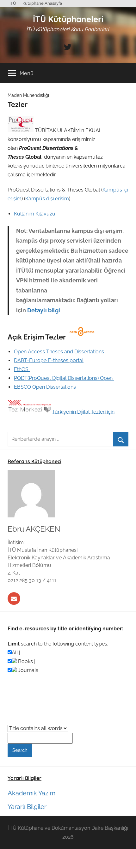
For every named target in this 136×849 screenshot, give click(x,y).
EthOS (22, 369)
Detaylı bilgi (43, 310)
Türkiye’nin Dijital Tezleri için (83, 412)
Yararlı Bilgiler (27, 807)
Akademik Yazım (31, 793)
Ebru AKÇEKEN (34, 529)
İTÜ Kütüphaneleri (68, 19)
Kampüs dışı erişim (47, 199)
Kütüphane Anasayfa (42, 3)
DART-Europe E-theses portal (48, 360)
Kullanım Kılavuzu (34, 214)
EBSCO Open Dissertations (45, 387)
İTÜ (12, 3)
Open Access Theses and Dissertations (59, 352)
